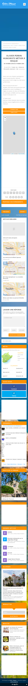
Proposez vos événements (13, 202)
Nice (9, 542)
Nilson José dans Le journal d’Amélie (13, 298)
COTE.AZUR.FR (14, 682)
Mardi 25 (5, 368)
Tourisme (5, 595)
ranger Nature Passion (14, 559)
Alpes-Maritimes (11, 464)
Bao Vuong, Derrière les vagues (16, 428)
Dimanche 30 (19, 376)
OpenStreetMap (22, 153)
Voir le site (14, 112)
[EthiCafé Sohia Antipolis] (14, 229)
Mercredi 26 (6, 372)
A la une (5, 591)
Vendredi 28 (19, 368)
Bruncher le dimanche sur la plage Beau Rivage (15, 539)
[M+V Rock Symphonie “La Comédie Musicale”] (14, 268)
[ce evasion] (5, 547)
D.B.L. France (13, 680)
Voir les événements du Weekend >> (12, 426)
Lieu (22, 592)
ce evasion (10, 546)
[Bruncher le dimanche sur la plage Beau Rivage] (5, 539)
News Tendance (20, 533)
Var (17, 67)
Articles (15, 533)
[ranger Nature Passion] (5, 560)
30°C (11, 357)
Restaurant (12, 542)
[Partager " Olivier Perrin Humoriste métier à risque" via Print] (23, 192)
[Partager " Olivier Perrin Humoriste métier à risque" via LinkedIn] (17, 192)
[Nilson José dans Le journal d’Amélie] (14, 289)
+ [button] (5, 118)
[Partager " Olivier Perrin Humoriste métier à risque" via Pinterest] (14, 192)
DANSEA (10, 532)
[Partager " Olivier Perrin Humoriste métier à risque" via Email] (20, 192)
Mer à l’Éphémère (11, 438)
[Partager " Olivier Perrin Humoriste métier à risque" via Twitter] (7, 192)
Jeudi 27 (5, 376)
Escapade (17, 592)
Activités (10, 591)
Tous (4, 464)
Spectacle (12, 69)
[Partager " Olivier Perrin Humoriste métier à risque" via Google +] (10, 192)
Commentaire (14, 109)
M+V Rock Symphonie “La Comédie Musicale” (13, 277)
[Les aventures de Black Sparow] (14, 248)
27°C (6, 356)
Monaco (20, 464)
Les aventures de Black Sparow (12, 257)
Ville (10, 595)
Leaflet (12, 153)
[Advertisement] (14, 23)
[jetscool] (5, 554)
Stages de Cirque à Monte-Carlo (16, 459)
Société (20, 593)
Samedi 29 (19, 372)
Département (11, 592)
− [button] (5, 120)
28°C (6, 361)
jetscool (10, 552)
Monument (6, 593)
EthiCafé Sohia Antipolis (10, 238)
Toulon (13, 67)
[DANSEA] (5, 533)
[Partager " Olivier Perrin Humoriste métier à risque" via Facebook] (4, 192)
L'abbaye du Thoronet (8, 499)
